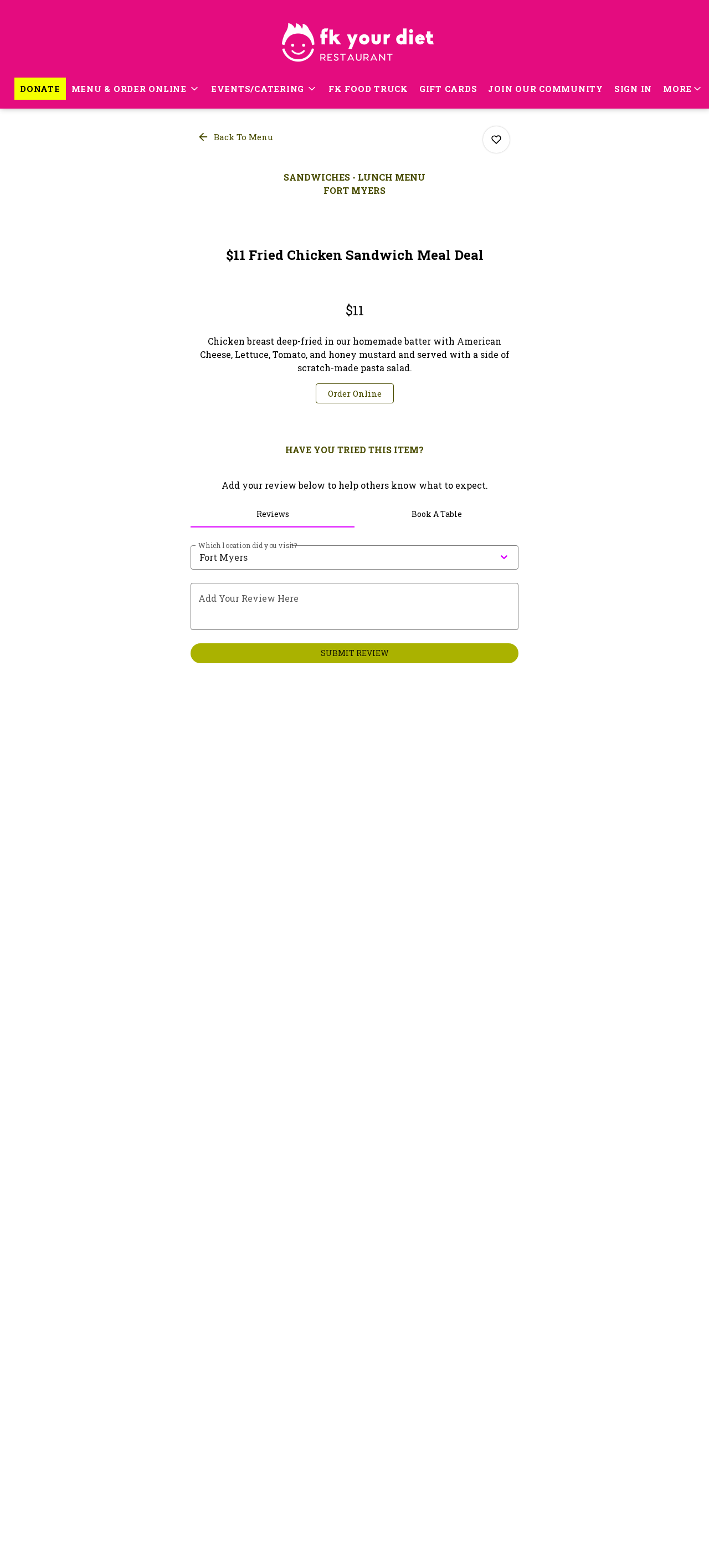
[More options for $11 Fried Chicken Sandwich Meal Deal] (496, 139)
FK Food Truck (368, 88)
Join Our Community (545, 88)
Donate (40, 88)
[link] (355, 393)
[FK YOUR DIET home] (354, 39)
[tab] (272, 514)
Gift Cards (448, 88)
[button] (135, 89)
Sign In (633, 88)
